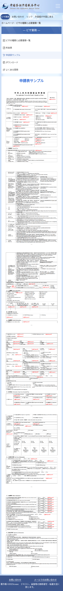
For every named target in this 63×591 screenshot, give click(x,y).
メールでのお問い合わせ (45, 580)
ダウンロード (12, 62)
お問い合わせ (18, 17)
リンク (29, 17)
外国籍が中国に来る (44, 17)
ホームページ (7, 23)
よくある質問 (12, 70)
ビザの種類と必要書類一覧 (28, 23)
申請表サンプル (13, 55)
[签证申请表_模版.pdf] (31, 89)
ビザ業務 (5, 17)
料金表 (9, 48)
